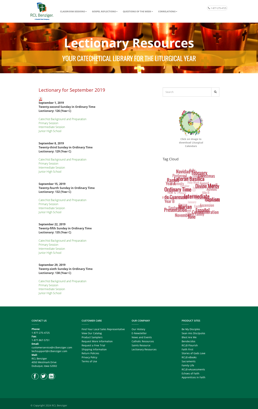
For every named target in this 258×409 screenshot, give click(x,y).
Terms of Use (89, 361)
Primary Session (48, 123)
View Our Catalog (92, 333)
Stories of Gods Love (193, 353)
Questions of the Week (137, 11)
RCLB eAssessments (193, 369)
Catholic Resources (143, 341)
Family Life (188, 365)
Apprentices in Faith (193, 377)
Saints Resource (141, 345)
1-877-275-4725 (218, 8)
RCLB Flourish (190, 345)
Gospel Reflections (104, 11)
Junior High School (50, 131)
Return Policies (90, 353)
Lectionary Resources (144, 349)
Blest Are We (189, 337)
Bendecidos (188, 341)
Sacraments (189, 361)
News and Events (142, 337)
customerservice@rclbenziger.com (52, 347)
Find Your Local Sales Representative (103, 329)
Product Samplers (92, 337)
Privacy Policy (89, 357)
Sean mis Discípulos (193, 333)
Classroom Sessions (72, 11)
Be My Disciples (191, 329)
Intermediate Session (52, 127)
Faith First (187, 349)
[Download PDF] (40, 98)
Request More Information (97, 341)
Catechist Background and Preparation (62, 119)
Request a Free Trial (93, 345)
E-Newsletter (139, 333)
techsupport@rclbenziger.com (49, 351)
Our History (138, 329)
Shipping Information (94, 349)
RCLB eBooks (189, 357)
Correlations (167, 11)
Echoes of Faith (190, 373)
